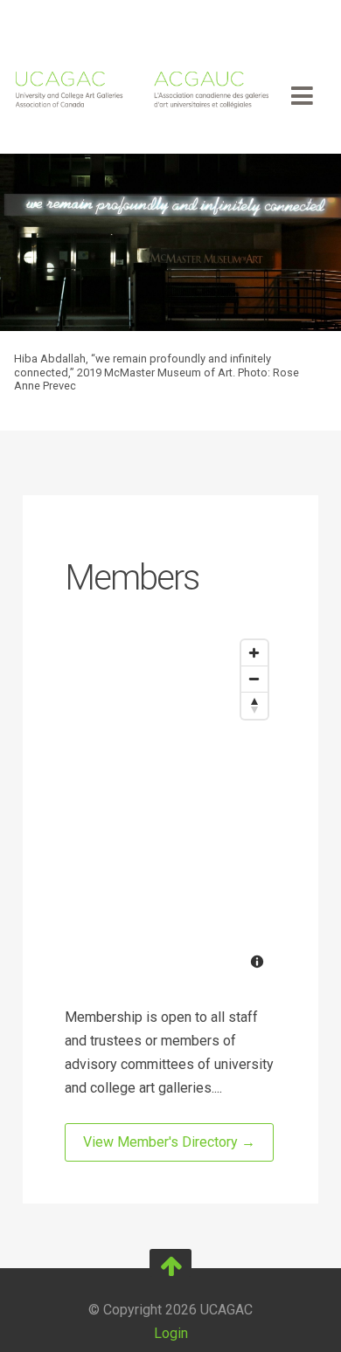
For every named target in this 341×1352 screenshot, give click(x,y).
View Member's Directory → (169, 1142)
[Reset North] (254, 706)
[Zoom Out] (254, 679)
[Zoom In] (254, 653)
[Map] (170, 806)
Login (171, 1333)
